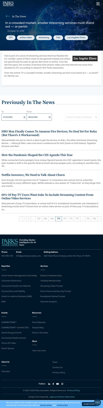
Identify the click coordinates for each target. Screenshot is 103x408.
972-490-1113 (7, 256)
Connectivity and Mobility (13, 291)
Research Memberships (51, 276)
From (29, 112)
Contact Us (58, 367)
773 (77, 219)
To (3, 112)
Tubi (58, 38)
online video (26, 38)
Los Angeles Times (76, 38)
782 (94, 219)
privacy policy (46, 405)
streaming (44, 38)
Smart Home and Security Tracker (55, 291)
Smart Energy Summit (11, 333)
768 (45, 219)
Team (55, 362)
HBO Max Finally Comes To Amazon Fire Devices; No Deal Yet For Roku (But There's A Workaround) (49, 133)
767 (38, 219)
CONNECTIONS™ (9, 322)
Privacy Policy (59, 373)
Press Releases (38, 322)
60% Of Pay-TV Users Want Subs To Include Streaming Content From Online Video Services (47, 196)
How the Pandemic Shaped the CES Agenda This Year (37, 155)
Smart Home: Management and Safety (19, 276)
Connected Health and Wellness (16, 286)
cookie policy (62, 405)
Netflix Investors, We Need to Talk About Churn (33, 175)
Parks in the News (40, 333)
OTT (11, 38)
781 (88, 219)
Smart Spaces (8, 348)
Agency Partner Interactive (62, 397)
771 (64, 219)
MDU (4, 302)
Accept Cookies (89, 404)
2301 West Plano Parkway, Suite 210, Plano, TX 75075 (67, 256)
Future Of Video (9, 343)
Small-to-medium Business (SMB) (17, 296)
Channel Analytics (48, 302)
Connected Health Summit (14, 338)
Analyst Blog (38, 328)
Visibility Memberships (50, 281)
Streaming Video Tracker (51, 286)
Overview (6, 371)
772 (70, 219)
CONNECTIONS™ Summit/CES (15, 328)
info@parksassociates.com (28, 256)
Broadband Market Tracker (52, 296)
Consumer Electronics (11, 281)
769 (52, 219)
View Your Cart (39, 351)
